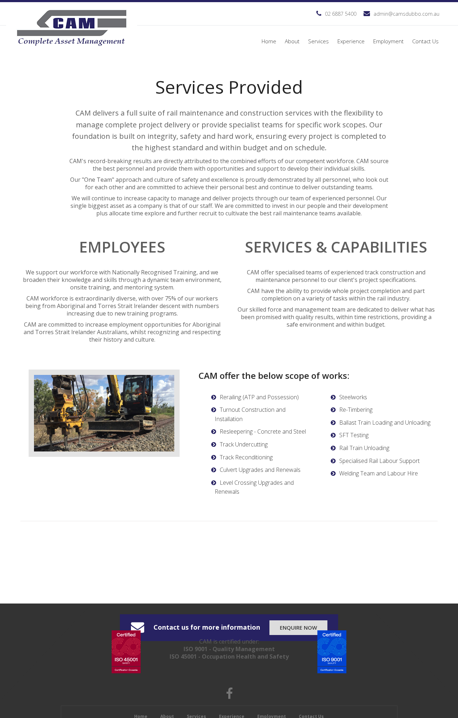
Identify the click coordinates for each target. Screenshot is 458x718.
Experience (351, 41)
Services (318, 41)
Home (269, 41)
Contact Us (425, 41)
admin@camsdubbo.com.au (406, 13)
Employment (388, 41)
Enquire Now (298, 627)
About (292, 41)
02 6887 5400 (340, 13)
